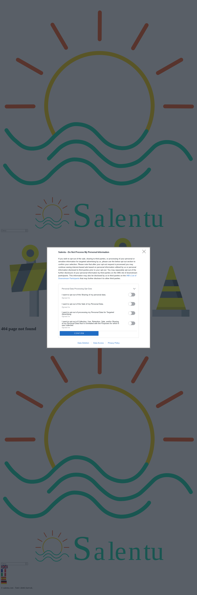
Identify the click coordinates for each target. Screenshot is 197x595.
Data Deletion (83, 343)
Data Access (98, 343)
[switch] (131, 294)
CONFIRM (79, 333)
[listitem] (98, 288)
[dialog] (98, 297)
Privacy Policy (114, 343)
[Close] (144, 252)
